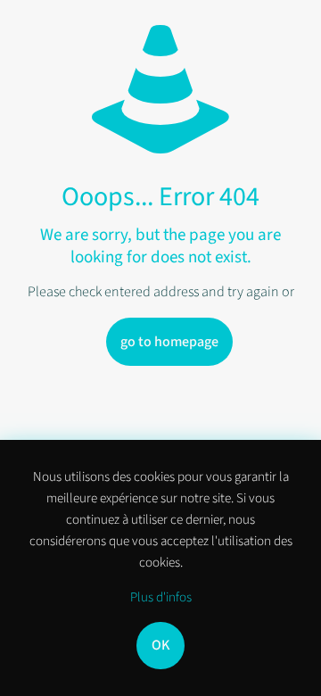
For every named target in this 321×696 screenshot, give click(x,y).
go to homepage (169, 342)
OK (160, 645)
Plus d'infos (161, 597)
